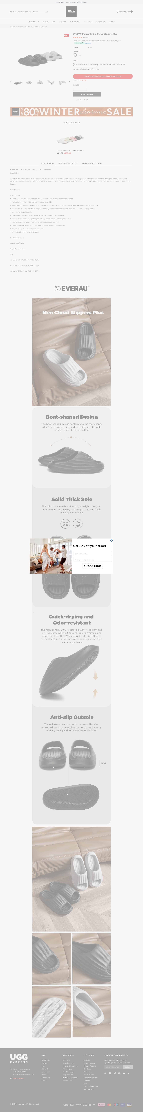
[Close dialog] (111, 540)
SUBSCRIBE (92, 566)
